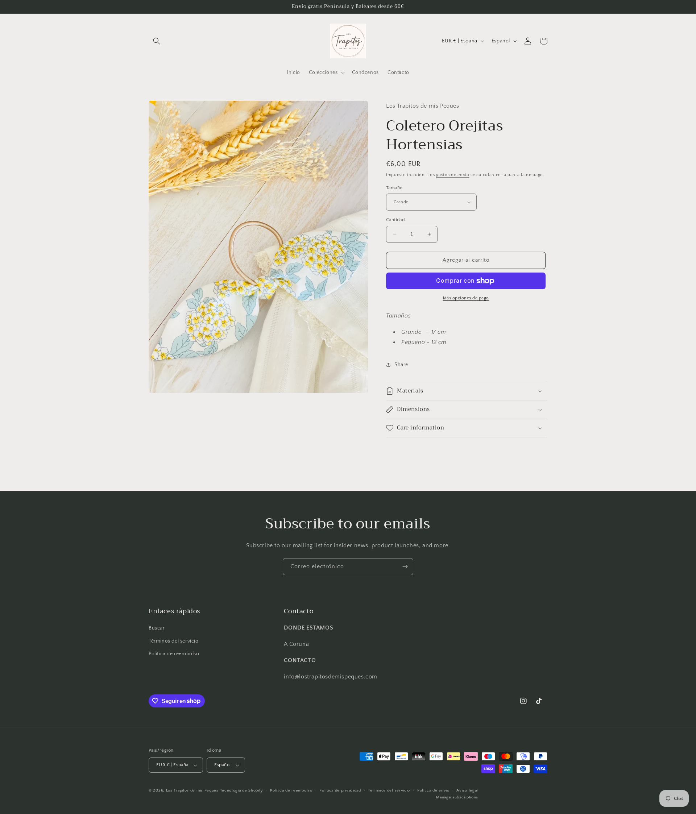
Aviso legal (467, 790)
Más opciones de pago (466, 298)
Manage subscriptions (457, 797)
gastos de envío (452, 175)
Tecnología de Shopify (241, 790)
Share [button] (401, 364)
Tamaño (394, 187)
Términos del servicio (174, 641)
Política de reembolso (174, 654)
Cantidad (395, 219)
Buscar (157, 628)
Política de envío (433, 790)
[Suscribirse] (405, 566)
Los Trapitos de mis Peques (192, 790)
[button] (157, 41)
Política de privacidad (340, 790)
